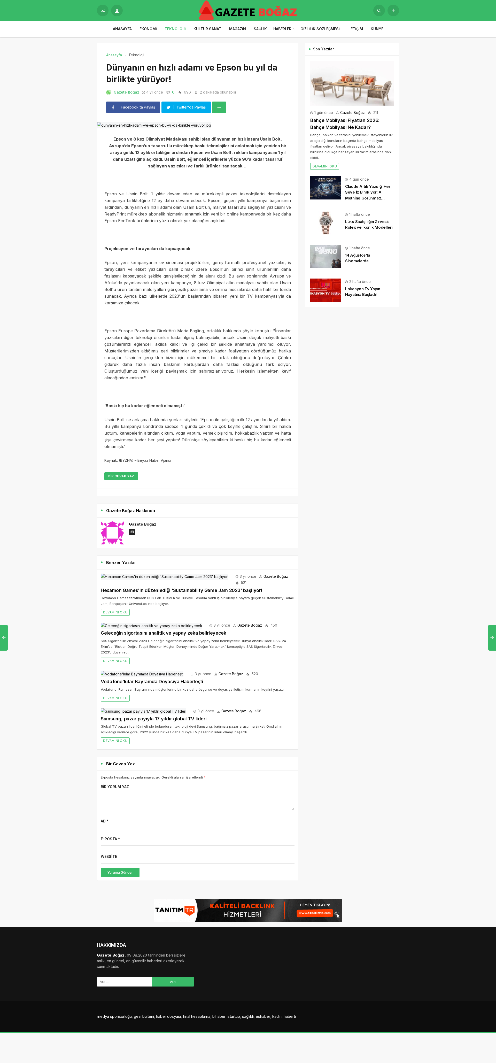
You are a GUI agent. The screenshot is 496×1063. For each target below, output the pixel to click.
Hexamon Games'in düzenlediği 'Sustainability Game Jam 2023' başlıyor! (181, 590)
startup (234, 1016)
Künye (377, 29)
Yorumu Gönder (120, 872)
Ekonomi (148, 29)
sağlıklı (248, 1016)
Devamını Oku (115, 612)
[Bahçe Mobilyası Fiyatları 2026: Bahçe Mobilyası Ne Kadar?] (352, 83)
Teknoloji (175, 29)
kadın (277, 1016)
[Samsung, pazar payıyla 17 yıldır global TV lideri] (143, 711)
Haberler (282, 29)
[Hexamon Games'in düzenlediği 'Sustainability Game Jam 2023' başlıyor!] (164, 576)
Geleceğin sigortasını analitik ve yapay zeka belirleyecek (163, 633)
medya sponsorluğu (114, 1016)
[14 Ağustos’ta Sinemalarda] (325, 256)
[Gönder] (379, 10)
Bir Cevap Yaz (121, 476)
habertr (290, 1016)
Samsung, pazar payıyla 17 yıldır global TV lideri (153, 718)
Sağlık (260, 29)
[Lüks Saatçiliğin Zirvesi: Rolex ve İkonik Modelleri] (325, 222)
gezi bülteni (144, 1016)
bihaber (219, 1016)
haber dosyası (168, 1016)
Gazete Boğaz (126, 92)
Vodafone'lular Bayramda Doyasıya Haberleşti (152, 681)
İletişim (355, 29)
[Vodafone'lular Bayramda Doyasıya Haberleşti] (142, 674)
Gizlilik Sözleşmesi (320, 29)
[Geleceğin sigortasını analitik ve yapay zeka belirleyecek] (151, 625)
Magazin (237, 29)
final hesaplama (196, 1016)
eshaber (263, 1016)
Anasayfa (122, 29)
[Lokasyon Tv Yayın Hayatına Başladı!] (325, 290)
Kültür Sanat (207, 29)
